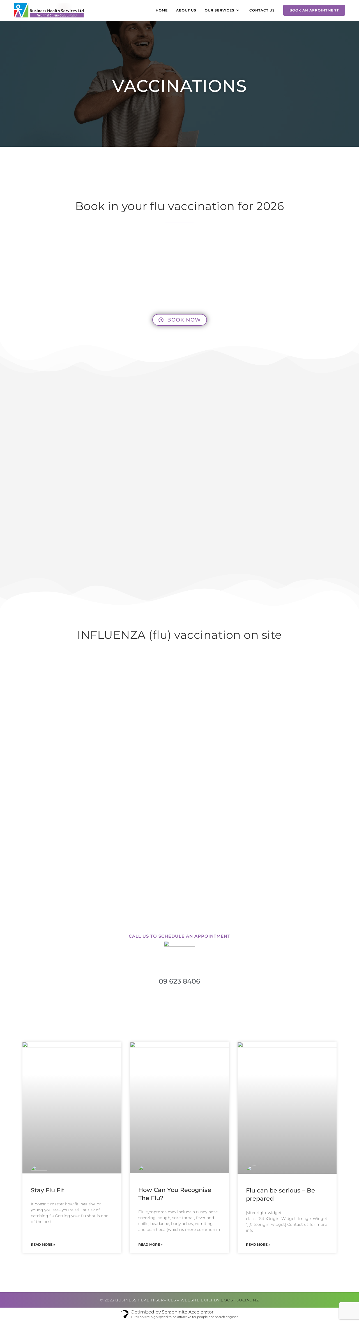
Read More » (43, 1244)
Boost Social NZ (240, 1300)
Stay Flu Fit (48, 1190)
